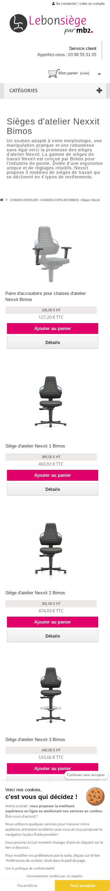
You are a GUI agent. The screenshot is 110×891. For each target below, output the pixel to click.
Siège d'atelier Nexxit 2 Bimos (35, 592)
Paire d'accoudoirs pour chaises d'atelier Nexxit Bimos (45, 296)
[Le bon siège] (55, 23)
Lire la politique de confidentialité (29, 868)
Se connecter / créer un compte (80, 4)
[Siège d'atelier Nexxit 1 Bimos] (51, 401)
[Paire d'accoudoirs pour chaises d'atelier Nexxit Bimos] (51, 249)
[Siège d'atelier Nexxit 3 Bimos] (51, 695)
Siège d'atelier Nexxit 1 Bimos (35, 446)
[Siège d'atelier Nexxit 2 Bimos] (51, 548)
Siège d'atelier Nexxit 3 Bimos (35, 739)
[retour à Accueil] (2, 200)
